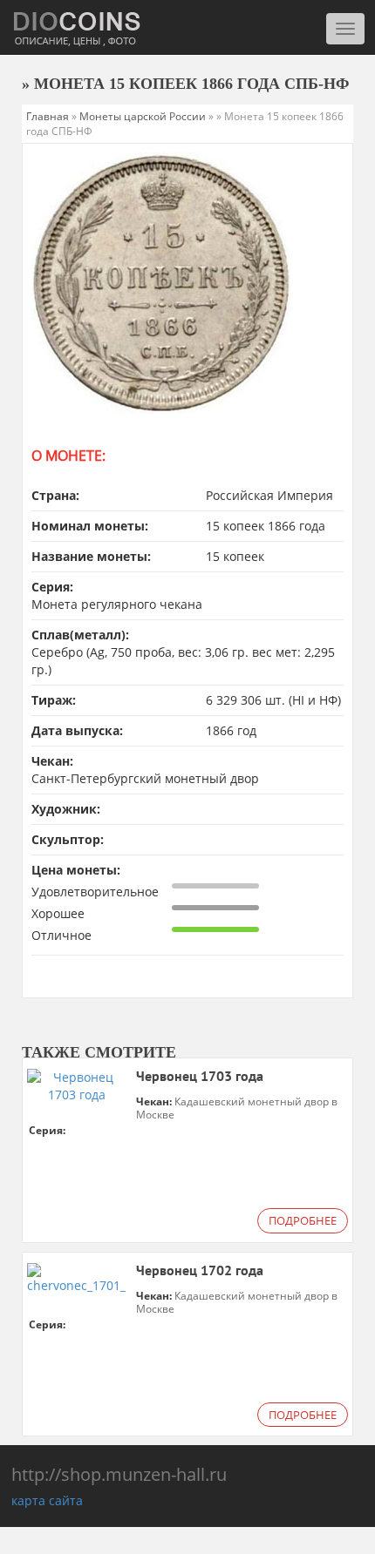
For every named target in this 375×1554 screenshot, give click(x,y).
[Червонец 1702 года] (76, 1277)
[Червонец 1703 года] (76, 1085)
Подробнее (303, 1220)
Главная (47, 116)
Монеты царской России (142, 116)
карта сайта (47, 1500)
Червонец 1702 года (199, 1271)
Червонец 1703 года (199, 1076)
